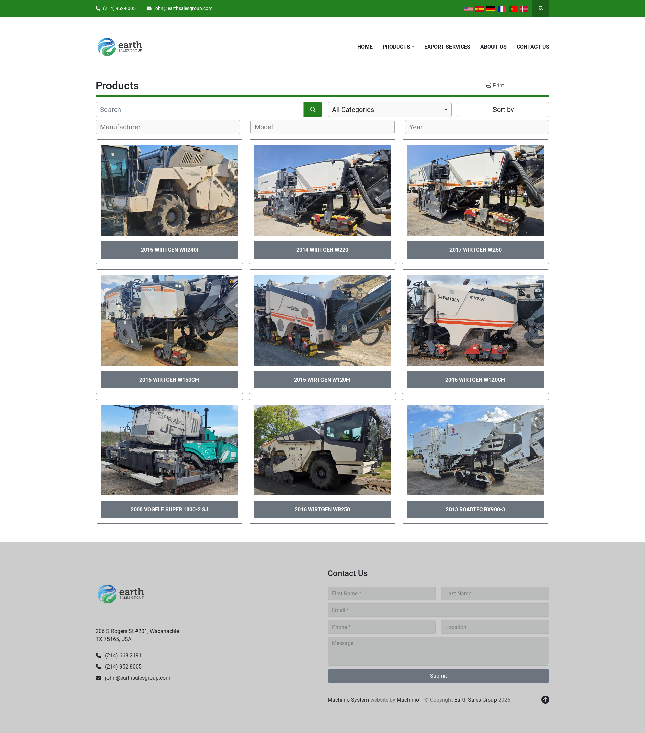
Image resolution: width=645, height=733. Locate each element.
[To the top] (545, 700)
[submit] (313, 109)
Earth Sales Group (475, 700)
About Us (493, 47)
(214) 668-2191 (123, 655)
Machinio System (348, 700)
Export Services (447, 47)
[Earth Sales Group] (121, 593)
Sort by (503, 109)
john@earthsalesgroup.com (183, 8)
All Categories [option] (353, 109)
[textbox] (124, 127)
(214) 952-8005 (119, 8)
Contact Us (533, 47)
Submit (438, 676)
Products (396, 47)
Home (365, 47)
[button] (398, 47)
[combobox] (390, 109)
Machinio (408, 700)
